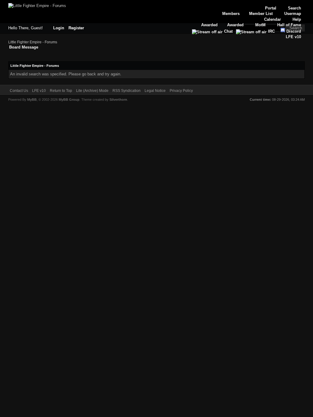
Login (58, 28)
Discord (293, 31)
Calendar (272, 19)
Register (76, 28)
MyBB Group (69, 99)
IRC (271, 31)
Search (294, 8)
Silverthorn (118, 99)
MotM (260, 25)
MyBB (32, 99)
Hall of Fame (289, 25)
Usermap (292, 13)
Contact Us (19, 91)
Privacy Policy (181, 91)
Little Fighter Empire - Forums (32, 42)
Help (297, 19)
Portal (270, 8)
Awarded (235, 25)
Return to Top (61, 91)
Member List (261, 13)
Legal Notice (155, 91)
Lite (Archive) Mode (92, 91)
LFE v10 (293, 36)
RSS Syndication (126, 91)
